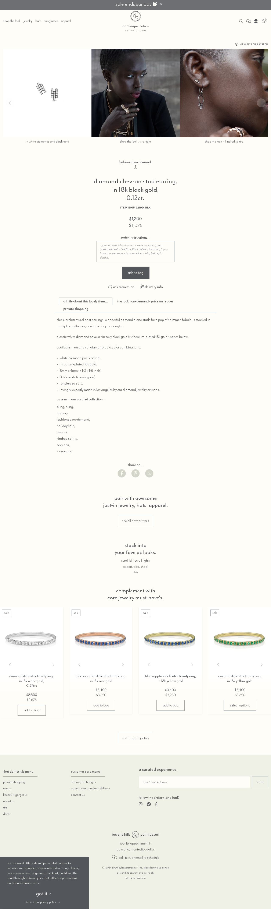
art (5, 808)
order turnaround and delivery (90, 788)
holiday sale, (66, 426)
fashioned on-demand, (73, 419)
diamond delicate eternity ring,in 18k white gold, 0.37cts (31, 681)
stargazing (64, 451)
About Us (9, 801)
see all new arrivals (135, 521)
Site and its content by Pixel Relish (135, 872)
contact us (78, 795)
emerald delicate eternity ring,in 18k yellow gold (240, 678)
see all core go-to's (135, 738)
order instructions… (135, 237)
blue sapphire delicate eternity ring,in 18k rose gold (101, 678)
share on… (135, 464)
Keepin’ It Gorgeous (15, 795)
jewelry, (62, 432)
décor (7, 814)
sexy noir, (63, 445)
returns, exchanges (83, 782)
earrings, (63, 413)
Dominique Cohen (135, 21)
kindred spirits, (67, 438)
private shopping (14, 782)
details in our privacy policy (40, 902)
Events (7, 788)
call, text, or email (130, 858)
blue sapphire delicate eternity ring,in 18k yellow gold (170, 678)
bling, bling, (65, 407)
